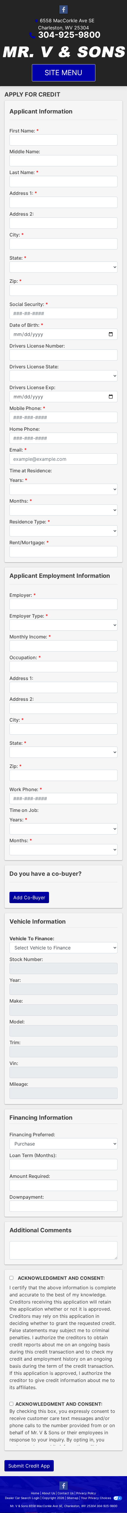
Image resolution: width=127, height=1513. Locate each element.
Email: (16, 450)
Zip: (13, 281)
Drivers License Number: (37, 346)
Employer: (20, 595)
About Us (48, 1493)
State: (16, 258)
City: (14, 235)
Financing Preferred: (32, 1134)
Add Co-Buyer (29, 897)
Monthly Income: (28, 637)
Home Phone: (24, 429)
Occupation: (23, 657)
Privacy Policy (86, 1493)
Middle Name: (24, 151)
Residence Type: (27, 522)
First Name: (22, 131)
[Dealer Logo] (63, 51)
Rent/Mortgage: (27, 542)
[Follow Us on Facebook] (63, 9)
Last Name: (22, 172)
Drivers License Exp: (32, 387)
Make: (16, 1001)
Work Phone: (23, 789)
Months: (18, 501)
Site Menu (63, 72)
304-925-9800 (69, 35)
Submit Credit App (29, 1466)
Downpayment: (26, 1197)
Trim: (15, 1042)
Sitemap (72, 1498)
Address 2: (21, 214)
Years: (16, 480)
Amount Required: (29, 1176)
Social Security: (26, 304)
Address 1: (21, 193)
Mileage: (18, 1084)
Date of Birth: (24, 325)
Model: (17, 1022)
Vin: (13, 1063)
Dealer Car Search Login (22, 1498)
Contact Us (66, 1493)
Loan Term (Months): (33, 1155)
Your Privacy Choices (96, 1498)
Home (35, 1493)
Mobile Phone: (25, 408)
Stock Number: (26, 959)
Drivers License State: (34, 367)
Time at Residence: (30, 471)
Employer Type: (26, 616)
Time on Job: (24, 810)
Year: (15, 980)
